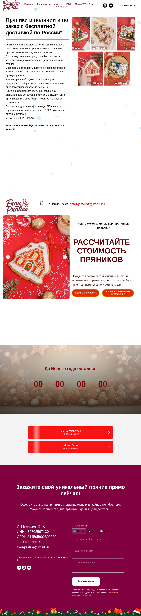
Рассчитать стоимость (49, 4)
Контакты (61, 7)
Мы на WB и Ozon (84, 4)
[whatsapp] (105, 5)
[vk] (19, 568)
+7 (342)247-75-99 (57, 203)
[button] (118, 293)
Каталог (28, 4)
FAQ (68, 4)
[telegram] (111, 5)
